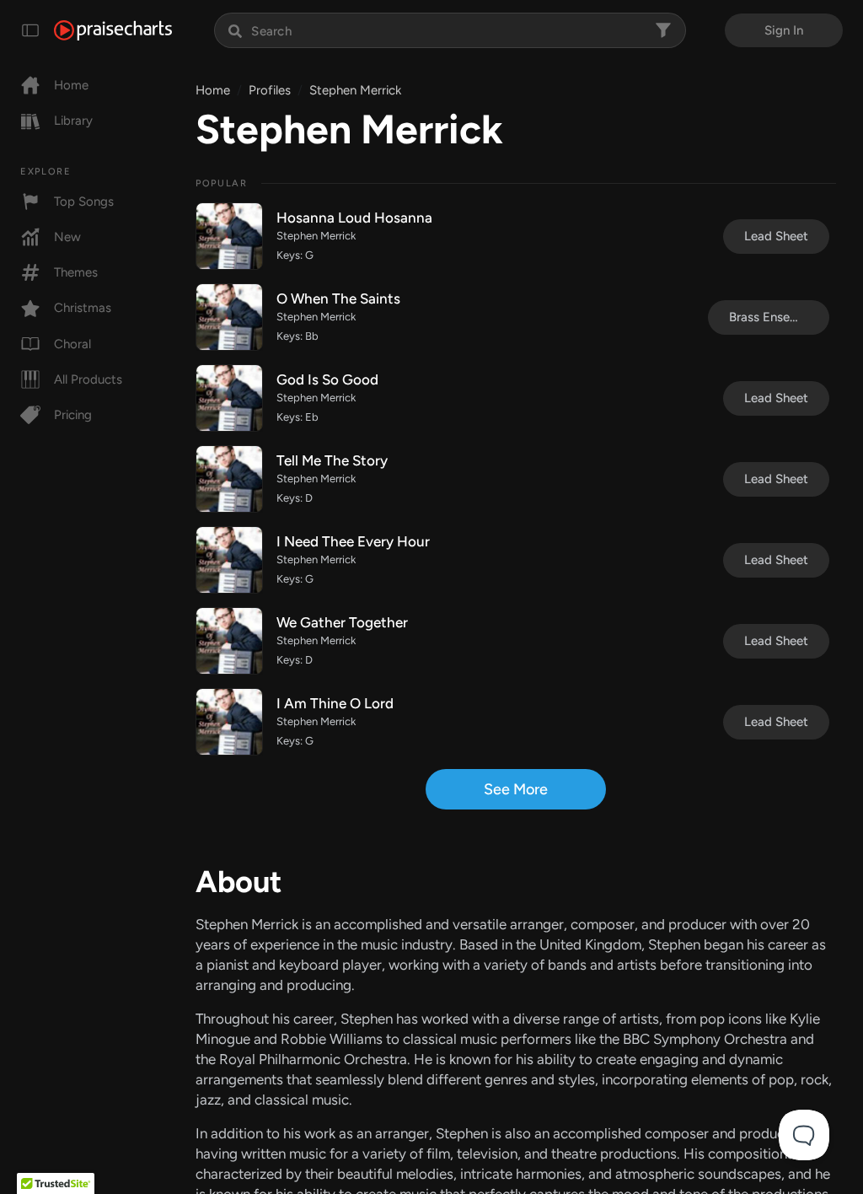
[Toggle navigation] (30, 30)
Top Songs (84, 201)
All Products (88, 379)
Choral (72, 344)
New (67, 237)
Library (73, 120)
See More (516, 789)
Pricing (73, 414)
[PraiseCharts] (113, 30)
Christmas (82, 307)
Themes (76, 272)
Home (71, 85)
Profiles (270, 90)
